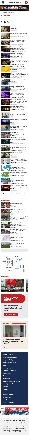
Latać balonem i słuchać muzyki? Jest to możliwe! (19, 126)
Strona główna (4, 12)
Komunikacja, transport (9, 370)
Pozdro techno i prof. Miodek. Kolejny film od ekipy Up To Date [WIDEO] (18, 61)
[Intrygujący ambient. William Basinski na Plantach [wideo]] (5, 108)
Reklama (5, 386)
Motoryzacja (6, 378)
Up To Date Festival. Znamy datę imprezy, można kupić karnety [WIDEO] (18, 187)
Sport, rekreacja (7, 392)
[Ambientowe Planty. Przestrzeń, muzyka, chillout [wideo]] (5, 174)
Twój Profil (22, 423)
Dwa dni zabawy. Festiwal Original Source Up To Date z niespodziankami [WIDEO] (17, 55)
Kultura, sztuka (7, 373)
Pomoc (12, 423)
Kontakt (6, 423)
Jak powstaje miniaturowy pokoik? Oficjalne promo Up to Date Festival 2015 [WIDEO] (18, 88)
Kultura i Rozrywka (14, 30)
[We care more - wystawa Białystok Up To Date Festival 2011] (5, 155)
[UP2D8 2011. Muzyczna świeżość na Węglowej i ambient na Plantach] (5, 135)
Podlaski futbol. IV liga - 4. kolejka (17, 244)
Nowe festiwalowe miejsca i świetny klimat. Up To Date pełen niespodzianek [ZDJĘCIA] (19, 101)
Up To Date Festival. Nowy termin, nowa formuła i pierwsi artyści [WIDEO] (19, 141)
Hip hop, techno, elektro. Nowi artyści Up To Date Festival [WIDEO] (18, 180)
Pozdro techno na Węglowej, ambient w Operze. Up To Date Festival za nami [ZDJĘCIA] (18, 48)
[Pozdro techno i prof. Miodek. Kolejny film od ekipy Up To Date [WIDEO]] (5, 62)
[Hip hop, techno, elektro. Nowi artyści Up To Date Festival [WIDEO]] (5, 181)
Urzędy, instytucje (8, 397)
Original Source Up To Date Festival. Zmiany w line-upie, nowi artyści (17, 68)
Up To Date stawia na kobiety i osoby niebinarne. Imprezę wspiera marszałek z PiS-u (18, 42)
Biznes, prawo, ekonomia (10, 357)
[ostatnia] (1, 196)
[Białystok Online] (14, 2)
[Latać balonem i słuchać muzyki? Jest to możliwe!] (5, 128)
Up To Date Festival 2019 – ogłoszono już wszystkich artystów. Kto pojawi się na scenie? (17, 94)
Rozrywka (5, 389)
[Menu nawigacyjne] (26, 2)
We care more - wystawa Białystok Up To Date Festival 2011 (17, 154)
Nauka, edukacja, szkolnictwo (11, 381)
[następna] (27, 193)
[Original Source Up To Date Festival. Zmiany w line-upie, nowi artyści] (5, 69)
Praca (23, 420)
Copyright (4, 428)
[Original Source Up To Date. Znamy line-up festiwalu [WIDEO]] (5, 161)
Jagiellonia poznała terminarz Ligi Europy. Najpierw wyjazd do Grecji (18, 211)
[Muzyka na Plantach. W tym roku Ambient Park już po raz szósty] (5, 36)
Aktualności (13, 77)
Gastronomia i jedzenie (9, 362)
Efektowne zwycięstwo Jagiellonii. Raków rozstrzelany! (18, 204)
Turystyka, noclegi (8, 394)
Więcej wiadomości (13, 250)
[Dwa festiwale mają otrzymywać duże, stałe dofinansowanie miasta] (5, 122)
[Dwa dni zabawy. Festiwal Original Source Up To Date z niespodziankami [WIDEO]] (5, 55)
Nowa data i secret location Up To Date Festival (18, 27)
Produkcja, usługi (8, 384)
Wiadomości (11, 12)
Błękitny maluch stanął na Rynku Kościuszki (19, 80)
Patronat (18, 420)
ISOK (16, 423)
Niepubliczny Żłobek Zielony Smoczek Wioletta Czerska (13, 342)
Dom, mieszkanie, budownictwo (12, 360)
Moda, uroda (6, 376)
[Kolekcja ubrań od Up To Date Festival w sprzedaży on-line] (5, 115)
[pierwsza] (3, 193)
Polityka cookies (20, 427)
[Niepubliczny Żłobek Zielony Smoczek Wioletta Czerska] (14, 331)
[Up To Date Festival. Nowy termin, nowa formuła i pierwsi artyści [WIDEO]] (5, 141)
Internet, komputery (8, 368)
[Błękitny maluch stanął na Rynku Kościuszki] (5, 82)
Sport (12, 206)
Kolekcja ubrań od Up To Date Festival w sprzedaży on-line (18, 113)
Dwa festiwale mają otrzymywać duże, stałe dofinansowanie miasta (18, 121)
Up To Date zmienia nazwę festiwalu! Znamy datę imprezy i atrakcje (18, 147)
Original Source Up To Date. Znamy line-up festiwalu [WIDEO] (18, 159)
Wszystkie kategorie (8, 402)
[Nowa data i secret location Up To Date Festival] (5, 29)
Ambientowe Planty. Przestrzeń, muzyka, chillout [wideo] (18, 173)
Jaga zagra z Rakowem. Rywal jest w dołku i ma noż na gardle (19, 217)
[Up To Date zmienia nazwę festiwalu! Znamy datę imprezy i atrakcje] (5, 148)
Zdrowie (5, 400)
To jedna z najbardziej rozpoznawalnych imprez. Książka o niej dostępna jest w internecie (18, 167)
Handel (5, 365)
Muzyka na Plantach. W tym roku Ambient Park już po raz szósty (18, 34)
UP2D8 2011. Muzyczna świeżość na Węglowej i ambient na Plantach (18, 134)
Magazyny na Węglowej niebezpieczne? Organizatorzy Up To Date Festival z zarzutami (19, 75)
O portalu (6, 420)
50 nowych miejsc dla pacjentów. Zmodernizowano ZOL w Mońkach (19, 237)
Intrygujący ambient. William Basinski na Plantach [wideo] (17, 107)
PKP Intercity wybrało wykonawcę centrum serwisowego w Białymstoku (17, 224)
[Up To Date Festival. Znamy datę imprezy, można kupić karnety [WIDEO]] (5, 188)
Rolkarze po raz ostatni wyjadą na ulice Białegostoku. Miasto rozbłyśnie (18, 231)
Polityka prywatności (9, 427)
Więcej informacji (8, 347)
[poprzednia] (6, 193)
